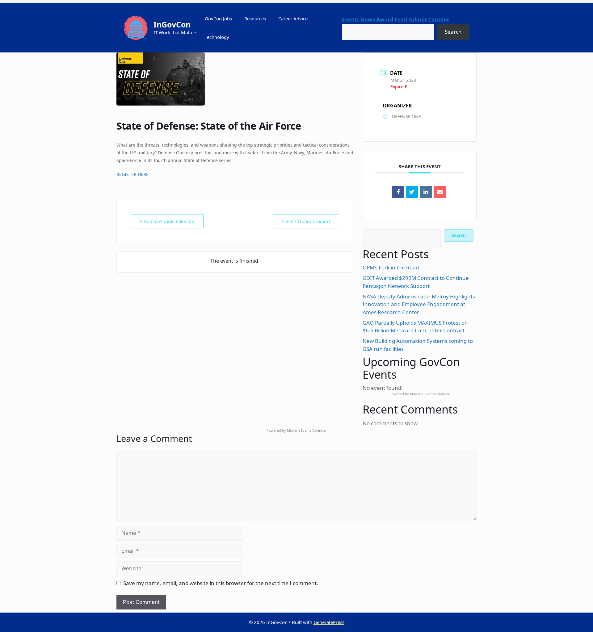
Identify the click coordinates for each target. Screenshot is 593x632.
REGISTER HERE (132, 174)
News (367, 19)
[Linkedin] (426, 192)
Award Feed (391, 19)
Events (350, 19)
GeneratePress (328, 622)
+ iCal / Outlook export (306, 221)
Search (453, 31)
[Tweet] (412, 192)
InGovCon (172, 24)
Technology (217, 37)
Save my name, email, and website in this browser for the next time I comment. (220, 583)
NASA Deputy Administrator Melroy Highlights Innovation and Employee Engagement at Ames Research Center (419, 304)
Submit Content (428, 19)
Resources (255, 18)
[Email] (440, 192)
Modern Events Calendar (430, 394)
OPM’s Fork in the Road (391, 267)
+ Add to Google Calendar (167, 221)
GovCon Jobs (218, 18)
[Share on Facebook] (398, 192)
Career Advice (293, 18)
